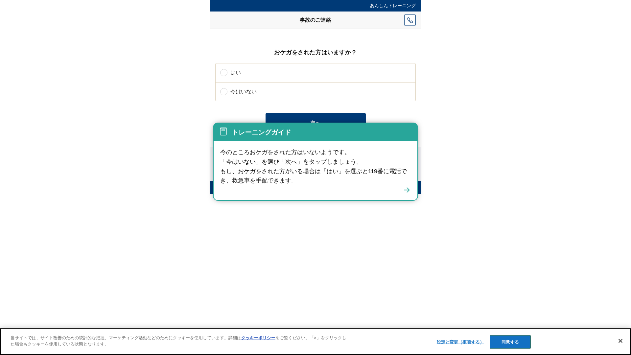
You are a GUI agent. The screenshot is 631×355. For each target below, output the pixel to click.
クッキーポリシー (258, 337)
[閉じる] (407, 190)
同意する (510, 342)
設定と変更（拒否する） (460, 342)
